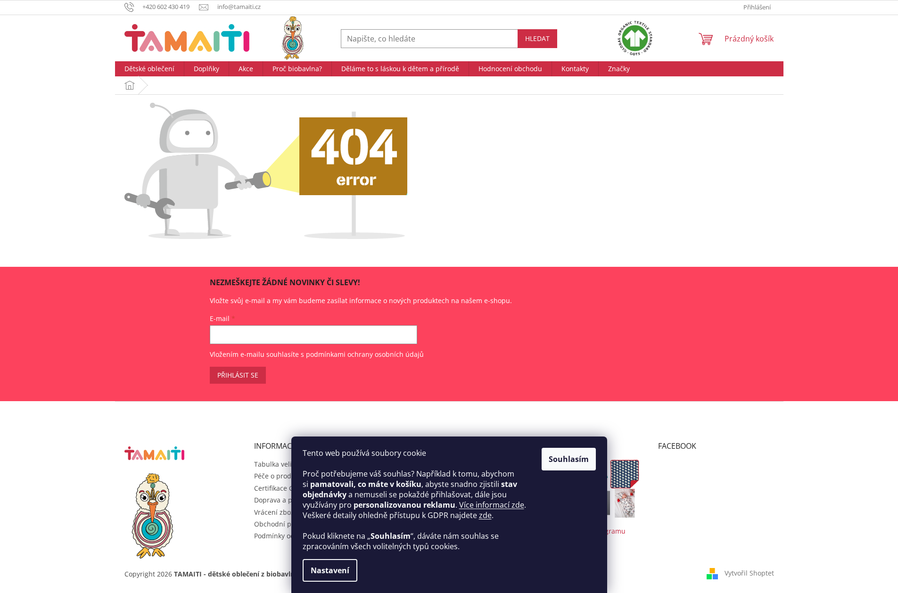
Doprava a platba (281, 499)
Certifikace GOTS (280, 488)
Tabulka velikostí (280, 464)
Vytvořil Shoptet (749, 572)
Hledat (537, 38)
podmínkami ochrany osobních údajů (365, 354)
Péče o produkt (277, 475)
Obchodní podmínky (286, 523)
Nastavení (330, 570)
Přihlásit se (237, 375)
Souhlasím (569, 459)
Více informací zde (491, 505)
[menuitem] (149, 68)
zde (485, 515)
